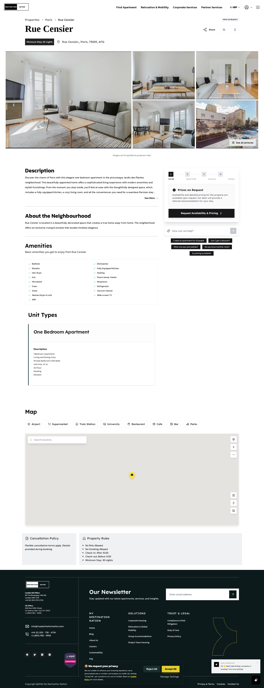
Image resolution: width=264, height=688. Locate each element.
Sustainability (96, 652)
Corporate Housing (137, 620)
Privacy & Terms (206, 684)
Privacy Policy (174, 636)
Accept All (170, 669)
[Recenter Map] (233, 439)
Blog (91, 634)
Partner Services (211, 7)
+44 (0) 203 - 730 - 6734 (43, 632)
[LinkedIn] (42, 655)
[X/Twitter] (35, 655)
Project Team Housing (138, 642)
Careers (93, 646)
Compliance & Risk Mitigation (176, 622)
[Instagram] (49, 655)
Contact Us (233, 684)
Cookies (221, 684)
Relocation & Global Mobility (137, 628)
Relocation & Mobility (155, 7)
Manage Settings (169, 676)
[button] (132, 475)
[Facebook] (27, 655)
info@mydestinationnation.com (47, 626)
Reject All (151, 669)
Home (92, 628)
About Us (93, 640)
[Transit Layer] (233, 495)
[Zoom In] (233, 447)
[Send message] (233, 231)
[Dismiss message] (257, 662)
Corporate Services (185, 7)
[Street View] (233, 503)
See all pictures (244, 142)
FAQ (91, 658)
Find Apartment (126, 7)
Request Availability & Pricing (199, 213)
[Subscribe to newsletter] (233, 594)
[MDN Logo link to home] (16, 7)
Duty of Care (173, 630)
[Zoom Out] (233, 454)
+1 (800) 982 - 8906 (41, 635)
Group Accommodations (140, 636)
